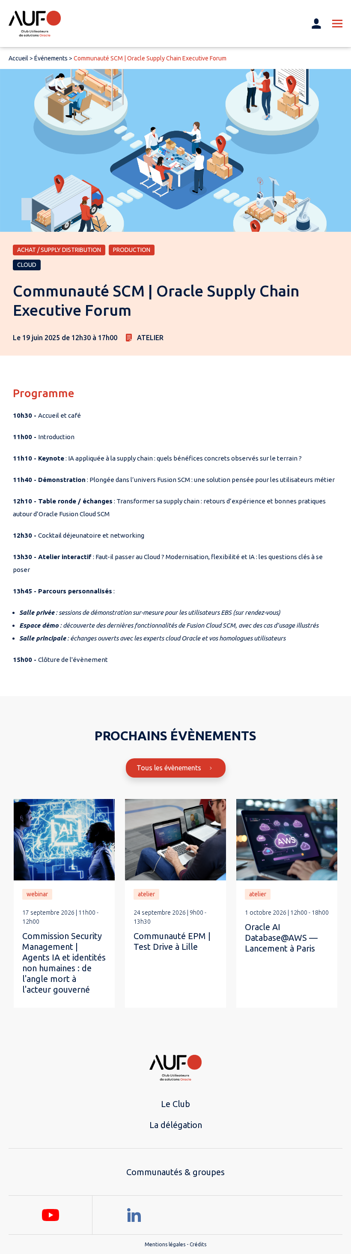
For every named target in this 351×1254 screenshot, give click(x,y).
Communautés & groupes (175, 1172)
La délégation (175, 1125)
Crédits (198, 1244)
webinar (37, 894)
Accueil (18, 58)
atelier (146, 894)
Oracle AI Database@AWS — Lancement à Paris (281, 937)
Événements (51, 58)
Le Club (175, 1104)
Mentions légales (165, 1244)
